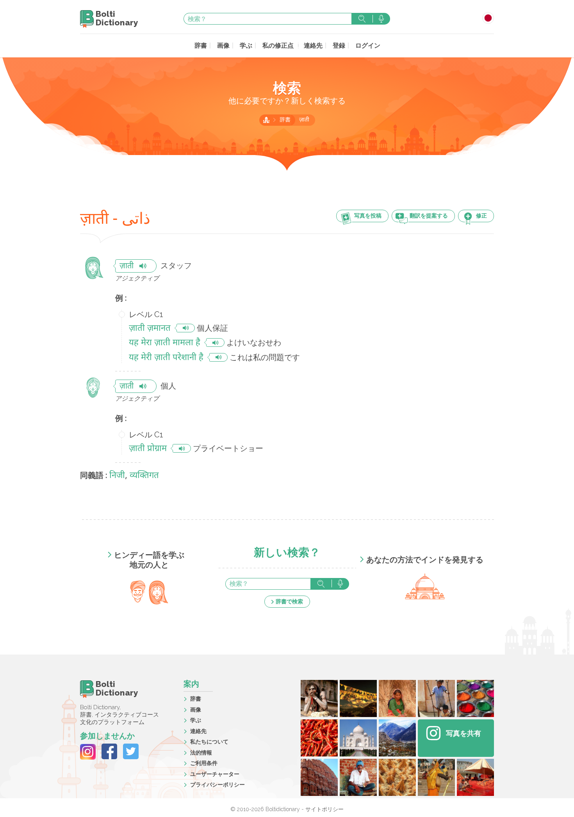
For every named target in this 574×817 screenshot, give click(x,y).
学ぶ (246, 45)
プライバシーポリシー (217, 784)
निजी (117, 476)
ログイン (367, 45)
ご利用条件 (203, 763)
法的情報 (201, 752)
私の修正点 (278, 45)
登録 (339, 45)
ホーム (266, 120)
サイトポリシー (324, 809)
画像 (223, 45)
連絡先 (313, 45)
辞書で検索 (289, 601)
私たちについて (209, 742)
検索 (362, 19)
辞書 (200, 45)
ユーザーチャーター (214, 774)
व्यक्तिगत (144, 476)
